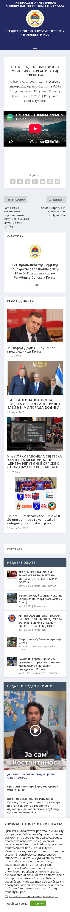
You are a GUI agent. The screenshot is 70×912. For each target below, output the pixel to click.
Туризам (40, 101)
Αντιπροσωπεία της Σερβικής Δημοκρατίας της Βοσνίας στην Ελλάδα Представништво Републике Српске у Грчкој (35, 271)
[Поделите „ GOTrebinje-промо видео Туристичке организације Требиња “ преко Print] (57, 181)
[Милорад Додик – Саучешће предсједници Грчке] (35, 325)
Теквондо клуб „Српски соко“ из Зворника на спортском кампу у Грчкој (40, 599)
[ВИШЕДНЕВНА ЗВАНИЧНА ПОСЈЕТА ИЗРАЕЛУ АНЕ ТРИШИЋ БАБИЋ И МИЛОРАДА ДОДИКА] (35, 378)
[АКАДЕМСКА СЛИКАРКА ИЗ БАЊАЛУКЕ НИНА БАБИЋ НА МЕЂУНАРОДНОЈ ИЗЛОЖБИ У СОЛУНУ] (12, 574)
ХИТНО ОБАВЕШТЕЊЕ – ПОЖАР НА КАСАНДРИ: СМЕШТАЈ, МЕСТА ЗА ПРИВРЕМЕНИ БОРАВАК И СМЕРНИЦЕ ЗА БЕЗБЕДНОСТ (40, 621)
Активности (40, 585)
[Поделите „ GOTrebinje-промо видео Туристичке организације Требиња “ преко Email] (50, 181)
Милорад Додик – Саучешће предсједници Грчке (31, 349)
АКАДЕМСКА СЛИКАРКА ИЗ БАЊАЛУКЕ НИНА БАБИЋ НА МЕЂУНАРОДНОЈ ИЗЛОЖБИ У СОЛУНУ (37, 577)
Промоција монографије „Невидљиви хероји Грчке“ (32, 788)
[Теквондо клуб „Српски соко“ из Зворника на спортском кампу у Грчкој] (12, 598)
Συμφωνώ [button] (38, 903)
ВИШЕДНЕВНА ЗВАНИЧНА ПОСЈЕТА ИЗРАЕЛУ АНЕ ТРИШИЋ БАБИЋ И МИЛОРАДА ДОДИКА (35, 403)
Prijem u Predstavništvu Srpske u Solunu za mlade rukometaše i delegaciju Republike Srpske (33, 519)
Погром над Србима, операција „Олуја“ (39, 641)
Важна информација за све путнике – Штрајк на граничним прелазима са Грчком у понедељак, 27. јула (40, 664)
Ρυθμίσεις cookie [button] (16, 903)
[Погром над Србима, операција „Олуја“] (12, 642)
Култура (52, 585)
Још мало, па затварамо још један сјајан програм (31, 775)
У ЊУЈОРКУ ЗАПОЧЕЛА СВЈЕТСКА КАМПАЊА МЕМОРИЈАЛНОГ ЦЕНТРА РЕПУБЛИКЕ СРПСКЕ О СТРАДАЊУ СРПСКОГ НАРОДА (34, 461)
